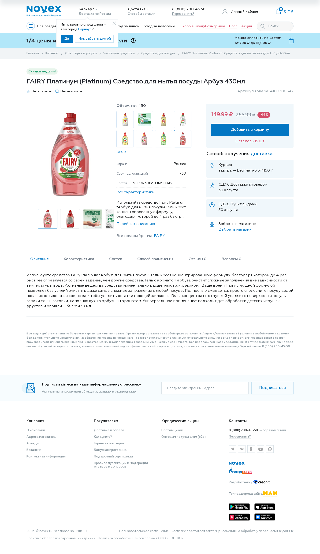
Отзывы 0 (198, 259)
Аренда (32, 443)
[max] (269, 449)
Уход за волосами (159, 26)
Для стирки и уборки (81, 53)
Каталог (51, 53)
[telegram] (232, 449)
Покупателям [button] (106, 421)
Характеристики (78, 259)
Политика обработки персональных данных (60, 538)
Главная (32, 53)
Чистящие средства (119, 53)
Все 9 (121, 152)
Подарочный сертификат (114, 456)
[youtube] (260, 449)
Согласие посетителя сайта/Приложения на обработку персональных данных (232, 531)
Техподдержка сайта (246, 493)
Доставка (137, 9)
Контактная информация (46, 456)
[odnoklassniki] (251, 449)
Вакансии (33, 450)
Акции (246, 26)
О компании (35, 430)
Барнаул (86, 9)
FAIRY (159, 236)
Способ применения (155, 259)
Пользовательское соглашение (144, 531)
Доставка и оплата (109, 430)
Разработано (241, 482)
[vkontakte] (241, 449)
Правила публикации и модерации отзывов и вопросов (121, 465)
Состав (115, 259)
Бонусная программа (110, 450)
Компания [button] (35, 421)
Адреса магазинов (41, 436)
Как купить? (103, 436)
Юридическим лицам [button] (180, 421)
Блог (233, 26)
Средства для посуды (158, 53)
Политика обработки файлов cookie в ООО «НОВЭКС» (140, 538)
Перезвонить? (183, 13)
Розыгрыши (215, 26)
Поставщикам (172, 430)
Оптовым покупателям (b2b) (183, 436)
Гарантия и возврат (109, 443)
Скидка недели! (42, 71)
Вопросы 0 (231, 259)
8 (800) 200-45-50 (188, 9)
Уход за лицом (127, 26)
